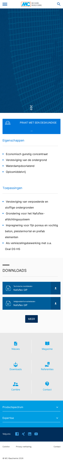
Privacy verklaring (23, 447)
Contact (57, 447)
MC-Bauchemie (31, 4)
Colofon (6, 447)
